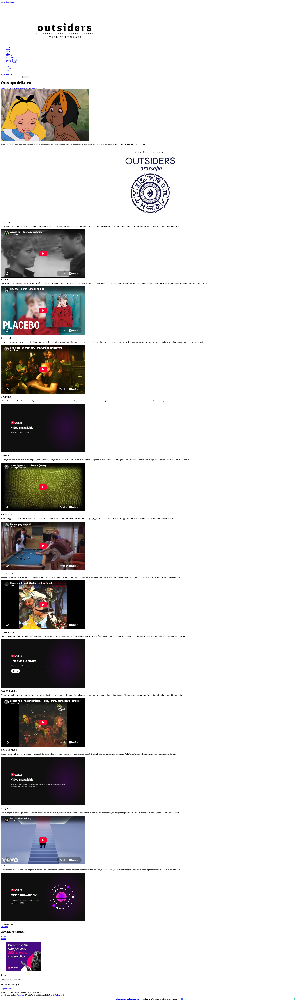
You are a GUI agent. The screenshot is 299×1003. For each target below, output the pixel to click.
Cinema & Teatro (12, 60)
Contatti (8, 70)
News (8, 49)
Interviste (9, 56)
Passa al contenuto (7, 2)
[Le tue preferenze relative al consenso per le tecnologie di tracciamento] (295, 999)
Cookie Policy (17, 979)
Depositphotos (6, 989)
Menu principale (7, 74)
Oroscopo (4, 927)
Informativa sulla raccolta (127, 999)
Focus (8, 52)
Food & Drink (11, 62)
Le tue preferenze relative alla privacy (159, 999)
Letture (8, 64)
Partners (9, 68)
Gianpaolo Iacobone (37, 88)
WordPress (20, 995)
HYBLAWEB (58, 995)
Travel (8, 66)
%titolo (3, 937)
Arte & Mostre (11, 58)
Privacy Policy (6, 979)
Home (8, 47)
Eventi (8, 54)
